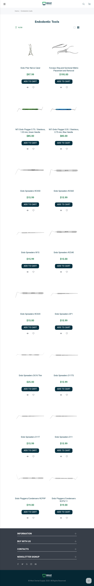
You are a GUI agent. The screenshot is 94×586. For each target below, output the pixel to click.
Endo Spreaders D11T (30, 437)
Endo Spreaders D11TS (64, 375)
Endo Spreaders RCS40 (64, 252)
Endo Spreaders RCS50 (30, 191)
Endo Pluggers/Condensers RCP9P (30, 498)
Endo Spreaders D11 (64, 437)
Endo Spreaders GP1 (64, 314)
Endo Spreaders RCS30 (30, 314)
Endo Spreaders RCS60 (64, 191)
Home (17, 11)
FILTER (20, 27)
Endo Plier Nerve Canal (30, 68)
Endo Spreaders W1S (30, 252)
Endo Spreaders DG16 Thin (30, 375)
